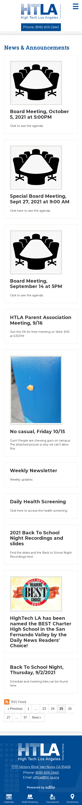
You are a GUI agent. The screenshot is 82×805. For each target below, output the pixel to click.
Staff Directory (30, 801)
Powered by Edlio (41, 787)
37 (25, 717)
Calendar (9, 801)
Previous (16, 708)
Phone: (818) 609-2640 (41, 27)
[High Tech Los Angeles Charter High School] (41, 11)
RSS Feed (18, 702)
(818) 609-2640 (47, 773)
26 (70, 708)
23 (44, 708)
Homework (52, 801)
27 (8, 717)
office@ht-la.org (46, 777)
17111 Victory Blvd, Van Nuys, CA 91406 (41, 767)
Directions (72, 801)
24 (53, 708)
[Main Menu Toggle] (75, 6)
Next (35, 717)
